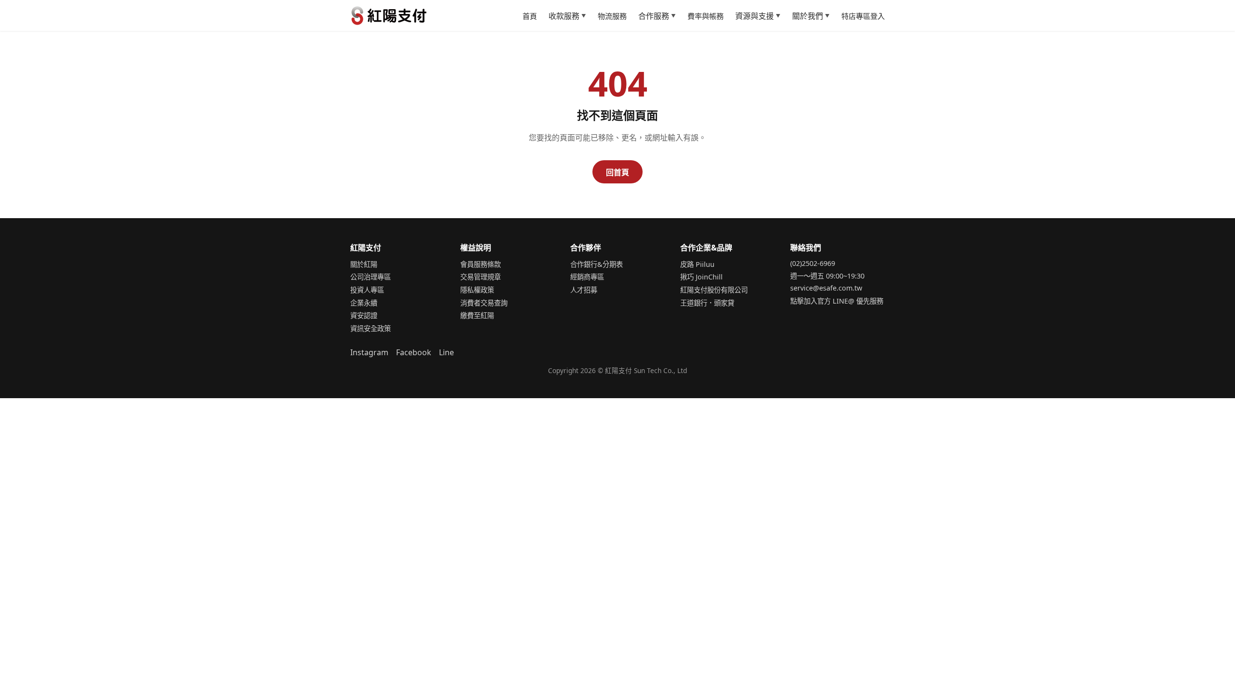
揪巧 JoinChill (701, 276)
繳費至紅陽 (477, 315)
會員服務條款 (480, 264)
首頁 (529, 16)
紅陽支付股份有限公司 (714, 289)
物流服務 (612, 16)
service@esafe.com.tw (826, 287)
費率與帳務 (705, 16)
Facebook (413, 352)
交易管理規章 (480, 276)
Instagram (369, 352)
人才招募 (583, 289)
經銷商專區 (587, 276)
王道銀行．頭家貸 (707, 302)
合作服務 (657, 16)
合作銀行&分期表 (596, 264)
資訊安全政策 (370, 328)
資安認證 (363, 315)
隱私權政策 (477, 289)
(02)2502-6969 (812, 263)
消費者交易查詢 (484, 302)
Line (446, 352)
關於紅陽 (363, 264)
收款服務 (567, 16)
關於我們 (811, 16)
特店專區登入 (863, 16)
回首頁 (617, 172)
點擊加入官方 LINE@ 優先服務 (836, 301)
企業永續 (363, 302)
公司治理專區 (370, 276)
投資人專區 (367, 289)
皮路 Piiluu (697, 264)
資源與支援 (758, 16)
